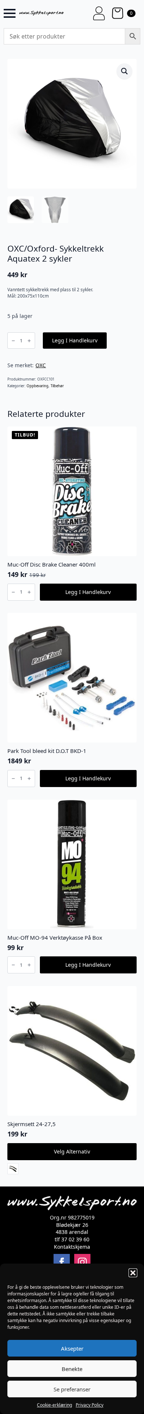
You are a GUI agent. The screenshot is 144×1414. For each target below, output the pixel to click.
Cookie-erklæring (54, 1405)
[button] (133, 1273)
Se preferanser (72, 1389)
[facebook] (62, 1262)
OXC (40, 365)
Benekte (72, 1368)
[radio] (12, 1168)
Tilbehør (57, 386)
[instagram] (82, 1262)
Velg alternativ (72, 1151)
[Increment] (29, 341)
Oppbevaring (37, 386)
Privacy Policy (89, 1405)
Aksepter (72, 1348)
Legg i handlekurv (74, 340)
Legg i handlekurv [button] (88, 591)
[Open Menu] (10, 13)
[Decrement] (13, 341)
